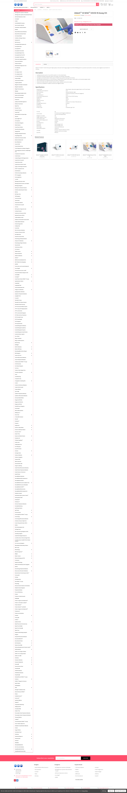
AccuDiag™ (17, 18)
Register (111, 0)
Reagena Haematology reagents (21, 632)
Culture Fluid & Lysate (19, 387)
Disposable (39, 106)
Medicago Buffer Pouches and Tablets (22, 183)
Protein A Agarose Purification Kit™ (21, 600)
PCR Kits (16, 577)
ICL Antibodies (17, 67)
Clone (16, 374)
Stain (16, 687)
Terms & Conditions (26, 785)
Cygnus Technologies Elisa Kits (21, 166)
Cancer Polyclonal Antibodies (20, 359)
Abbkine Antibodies (18, 255)
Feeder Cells (17, 442)
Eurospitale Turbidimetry (19, 57)
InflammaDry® (17, 78)
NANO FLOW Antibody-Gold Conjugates (22, 564)
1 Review (45, 64)
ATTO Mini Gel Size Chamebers (20, 315)
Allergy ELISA (17, 131)
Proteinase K (17, 611)
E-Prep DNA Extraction (19, 416)
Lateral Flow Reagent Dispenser (21, 535)
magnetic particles (18, 82)
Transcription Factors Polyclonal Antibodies (23, 715)
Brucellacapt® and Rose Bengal (21, 351)
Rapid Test (17, 105)
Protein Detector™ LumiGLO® (20, 606)
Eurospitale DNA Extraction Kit (20, 44)
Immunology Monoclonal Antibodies (21, 518)
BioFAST (16, 29)
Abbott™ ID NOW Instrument (58, 155)
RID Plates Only (18, 194)
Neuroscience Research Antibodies (21, 570)
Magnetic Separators (19, 86)
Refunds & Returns (76, 785)
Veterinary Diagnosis (19, 736)
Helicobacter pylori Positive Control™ (21, 495)
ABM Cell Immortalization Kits (20, 259)
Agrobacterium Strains (19, 281)
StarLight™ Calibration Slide (20, 689)
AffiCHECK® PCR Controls (20, 23)
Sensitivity (39, 124)
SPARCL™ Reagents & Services (21, 681)
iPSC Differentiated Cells (19, 527)
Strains (16, 693)
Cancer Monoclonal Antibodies (20, 357)
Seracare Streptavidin (19, 662)
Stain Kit (16, 116)
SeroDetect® (17, 668)
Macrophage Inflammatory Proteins (21, 545)
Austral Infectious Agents (19, 334)
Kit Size (38, 121)
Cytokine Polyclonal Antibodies (20, 393)
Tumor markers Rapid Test (20, 723)
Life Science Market (79, 767)
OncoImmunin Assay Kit (19, 204)
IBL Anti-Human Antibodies (20, 230)
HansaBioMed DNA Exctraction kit (21, 478)
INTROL (16, 525)
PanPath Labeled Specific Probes (21, 189)
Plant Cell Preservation (19, 97)
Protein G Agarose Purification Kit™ (21, 609)
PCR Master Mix (18, 579)
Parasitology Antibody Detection (21, 238)
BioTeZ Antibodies (18, 346)
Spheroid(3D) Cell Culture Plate (20, 114)
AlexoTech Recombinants (19, 129)
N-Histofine (17, 560)
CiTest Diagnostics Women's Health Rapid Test (22, 151)
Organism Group (40, 100)
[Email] (78, 32)
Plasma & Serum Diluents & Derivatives (22, 585)
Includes (38, 130)
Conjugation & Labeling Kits (20, 380)
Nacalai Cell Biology (18, 562)
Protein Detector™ (18, 604)
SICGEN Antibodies (18, 670)
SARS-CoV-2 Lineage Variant (20, 653)
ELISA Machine (17, 170)
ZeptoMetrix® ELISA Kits (19, 749)
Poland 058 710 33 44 (103, 788)
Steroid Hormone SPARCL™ (20, 691)
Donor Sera (17, 414)
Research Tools (18, 108)
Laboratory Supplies (18, 533)
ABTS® (16, 264)
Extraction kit (17, 438)
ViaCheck (16, 740)
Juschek (16, 179)
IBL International (79, 775)
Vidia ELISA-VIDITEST (19, 202)
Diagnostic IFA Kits (18, 404)
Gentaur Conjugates (18, 457)
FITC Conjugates (18, 175)
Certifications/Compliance (42, 90)
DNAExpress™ (17, 412)
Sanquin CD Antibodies (19, 240)
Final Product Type (41, 118)
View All (96, 775)
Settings (104, 791)
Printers (16, 594)
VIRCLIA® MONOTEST (19, 744)
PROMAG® (17, 598)
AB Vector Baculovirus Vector (20, 16)
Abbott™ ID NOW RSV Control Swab (105, 155)
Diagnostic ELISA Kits (19, 402)
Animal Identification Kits (19, 287)
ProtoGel (16, 615)
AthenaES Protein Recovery (20, 304)
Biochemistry (17, 342)
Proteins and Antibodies (19, 613)
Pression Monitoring (18, 592)
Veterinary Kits (17, 738)
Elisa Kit (16, 419)
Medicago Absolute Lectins (20, 181)
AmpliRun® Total (18, 285)
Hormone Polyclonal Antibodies (20, 503)
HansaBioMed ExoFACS (19, 480)
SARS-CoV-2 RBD (18, 655)
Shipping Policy (51, 785)
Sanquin (97, 767)
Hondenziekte (79, 779)
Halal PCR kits (17, 474)
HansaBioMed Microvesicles (20, 489)
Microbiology (17, 549)
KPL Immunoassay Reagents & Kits (21, 531)
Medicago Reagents (18, 185)
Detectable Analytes (41, 128)
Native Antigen (98, 771)
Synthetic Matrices (18, 700)
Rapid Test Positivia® (19, 628)
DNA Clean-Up (17, 42)
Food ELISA (17, 228)
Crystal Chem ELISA (18, 162)
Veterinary (17, 734)
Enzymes (16, 423)
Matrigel (16, 91)
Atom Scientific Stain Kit (19, 25)
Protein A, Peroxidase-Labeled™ (21, 602)
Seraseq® (17, 664)
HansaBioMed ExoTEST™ (19, 486)
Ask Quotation (34, 7)
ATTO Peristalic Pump (19, 317)
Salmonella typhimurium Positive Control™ (22, 647)
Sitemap (36, 775)
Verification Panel (18, 732)
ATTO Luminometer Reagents (20, 312)
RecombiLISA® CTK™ (19, 638)
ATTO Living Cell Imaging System (21, 308)
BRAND (76, 769)
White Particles (18, 125)
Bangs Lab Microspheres (19, 340)
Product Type (39, 107)
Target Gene (39, 97)
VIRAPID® (17, 742)
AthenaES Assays (18, 300)
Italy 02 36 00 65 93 (54, 788)
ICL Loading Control (18, 74)
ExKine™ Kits (17, 433)
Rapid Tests (17, 630)
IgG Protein (17, 510)
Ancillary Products (18, 211)
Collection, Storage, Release (20, 38)
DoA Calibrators (40, 94)
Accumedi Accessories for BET (20, 270)
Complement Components (20, 153)
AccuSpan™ (17, 276)
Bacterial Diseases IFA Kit (19, 215)
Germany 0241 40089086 (22, 788)
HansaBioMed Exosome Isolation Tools (22, 482)
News (48, 7)
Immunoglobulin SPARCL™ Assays (21, 514)
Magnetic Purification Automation (21, 84)
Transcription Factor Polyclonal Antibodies (22, 713)
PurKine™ (16, 619)
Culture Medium (18, 389)
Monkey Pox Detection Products (21, 187)
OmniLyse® (17, 575)
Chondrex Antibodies (19, 372)
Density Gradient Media (19, 397)
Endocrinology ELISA (19, 223)
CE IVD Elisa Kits (18, 363)
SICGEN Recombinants (19, 672)
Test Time (39, 93)
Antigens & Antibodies (19, 289)
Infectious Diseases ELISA (20, 232)
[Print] (80, 32)
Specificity (39, 125)
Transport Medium (18, 717)
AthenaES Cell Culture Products (21, 302)
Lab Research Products (19, 80)
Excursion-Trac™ (18, 431)
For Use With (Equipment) (42, 120)
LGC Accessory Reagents (19, 543)
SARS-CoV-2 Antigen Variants (20, 651)
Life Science (17, 249)
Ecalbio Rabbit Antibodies (19, 221)
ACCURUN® (17, 274)
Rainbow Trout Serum (19, 103)
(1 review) (82, 15)
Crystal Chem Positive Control (20, 164)
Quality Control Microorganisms (21, 101)
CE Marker (39, 104)
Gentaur (77, 771)
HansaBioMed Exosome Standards (21, 484)
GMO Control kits (18, 461)
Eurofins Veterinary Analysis (20, 429)
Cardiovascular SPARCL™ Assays (21, 361)
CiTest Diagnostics (99, 769)
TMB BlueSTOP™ (18, 706)
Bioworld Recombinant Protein (20, 33)
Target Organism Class (41, 117)
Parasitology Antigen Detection (20, 242)
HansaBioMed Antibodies (19, 476)
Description (38, 64)
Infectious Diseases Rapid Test (20, 520)
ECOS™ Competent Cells (19, 168)
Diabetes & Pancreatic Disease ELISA (22, 219)
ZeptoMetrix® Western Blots (20, 751)
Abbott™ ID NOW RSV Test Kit (73, 155)
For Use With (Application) (42, 96)
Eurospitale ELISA (18, 46)
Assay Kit (17, 298)
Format (38, 111)
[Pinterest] (85, 32)
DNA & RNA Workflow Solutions (20, 7)
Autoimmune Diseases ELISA (20, 137)
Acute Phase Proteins (19, 127)
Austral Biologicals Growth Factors (21, 332)
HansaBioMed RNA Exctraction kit (21, 491)
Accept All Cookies (120, 791)
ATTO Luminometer (18, 310)
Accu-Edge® (17, 268)
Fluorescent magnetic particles (20, 59)
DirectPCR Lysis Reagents (19, 406)
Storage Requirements (41, 103)
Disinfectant (17, 408)
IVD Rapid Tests (18, 529)
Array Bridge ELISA (18, 135)
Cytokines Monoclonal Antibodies (21, 395)
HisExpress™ (17, 501)
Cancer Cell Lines (18, 355)
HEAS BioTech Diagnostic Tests (20, 65)
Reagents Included (41, 115)
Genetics (16, 450)
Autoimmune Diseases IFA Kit (20, 213)
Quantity (38, 132)
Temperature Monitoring (19, 704)
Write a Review (88, 15)
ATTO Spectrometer (18, 323)
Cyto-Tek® (17, 391)
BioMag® (16, 344)
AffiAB (16, 21)
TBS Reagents (17, 196)
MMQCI (16, 553)
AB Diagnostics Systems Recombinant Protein (23, 14)
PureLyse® (17, 617)
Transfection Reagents (19, 122)
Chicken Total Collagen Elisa (20, 370)
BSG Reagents (17, 353)
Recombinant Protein (19, 640)
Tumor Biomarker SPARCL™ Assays (21, 721)
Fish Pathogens (18, 446)
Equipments (17, 425)
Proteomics (17, 99)
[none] (54, 31)
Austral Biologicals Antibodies (20, 325)
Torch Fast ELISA (18, 198)
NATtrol (16, 566)
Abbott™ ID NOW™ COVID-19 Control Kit (42, 155)
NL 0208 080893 (86, 788)
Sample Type (39, 89)
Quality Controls (18, 621)
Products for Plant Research (20, 596)
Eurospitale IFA (17, 48)
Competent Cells (18, 378)
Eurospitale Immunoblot (19, 50)
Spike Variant (17, 683)
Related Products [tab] (39, 137)
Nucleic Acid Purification (19, 95)
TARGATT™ (17, 702)
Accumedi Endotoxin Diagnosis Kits (21, 272)
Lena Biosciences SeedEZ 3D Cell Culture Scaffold (22, 541)
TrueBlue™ (17, 719)
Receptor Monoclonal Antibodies (21, 636)
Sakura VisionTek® (18, 645)
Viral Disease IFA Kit (18, 247)
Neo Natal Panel (18, 234)
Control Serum (17, 155)
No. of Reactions (40, 122)
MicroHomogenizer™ (19, 551)
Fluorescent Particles (19, 61)
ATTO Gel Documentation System (21, 306)
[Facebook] (75, 32)
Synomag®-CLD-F (18, 118)
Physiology (17, 583)
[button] (83, 29)
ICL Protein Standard (18, 76)
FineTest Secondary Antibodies (20, 172)
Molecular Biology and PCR (20, 558)
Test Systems (17, 120)
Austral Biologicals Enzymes (20, 329)
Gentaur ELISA (17, 459)
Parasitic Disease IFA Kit (19, 236)
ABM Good (77, 773)
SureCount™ (17, 698)
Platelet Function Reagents (20, 587)
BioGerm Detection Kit (19, 139)
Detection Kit (17, 40)
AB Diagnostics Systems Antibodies (21, 12)
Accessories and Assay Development (22, 266)
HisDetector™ (17, 499)
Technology (39, 127)
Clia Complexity (40, 92)
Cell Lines (17, 368)
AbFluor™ (16, 257)
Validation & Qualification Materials (21, 725)
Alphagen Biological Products (20, 133)
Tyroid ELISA (17, 200)
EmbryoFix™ (17, 421)
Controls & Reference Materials (21, 385)
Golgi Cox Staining (18, 465)
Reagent (16, 634)
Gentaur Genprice (18, 63)
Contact (42, 7)
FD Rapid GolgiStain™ (19, 440)
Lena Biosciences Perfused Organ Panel (22, 537)
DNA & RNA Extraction (19, 410)
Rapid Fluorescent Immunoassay (21, 623)
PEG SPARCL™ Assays (19, 581)
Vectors (16, 727)
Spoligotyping (17, 685)
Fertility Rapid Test (18, 444)
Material (38, 99)
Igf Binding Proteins (18, 508)
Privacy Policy (100, 785)
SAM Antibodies (18, 649)
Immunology (17, 516)
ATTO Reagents (18, 321)
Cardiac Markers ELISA (19, 217)
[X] (82, 32)
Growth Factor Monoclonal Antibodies (22, 467)
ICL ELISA (16, 69)
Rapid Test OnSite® (18, 626)
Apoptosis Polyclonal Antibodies (21, 293)
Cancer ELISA (17, 144)
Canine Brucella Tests (19, 146)
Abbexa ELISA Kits (18, 253)
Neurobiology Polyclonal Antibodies (21, 568)
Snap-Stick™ (17, 112)
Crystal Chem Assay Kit (19, 160)
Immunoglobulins (18, 177)
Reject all (111, 791)
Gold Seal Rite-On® (18, 463)
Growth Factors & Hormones (20, 472)
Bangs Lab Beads (18, 338)
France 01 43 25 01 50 (37, 788)
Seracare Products (18, 110)
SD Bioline (17, 657)
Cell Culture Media (18, 35)
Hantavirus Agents (18, 493)
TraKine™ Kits (17, 710)
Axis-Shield (17, 336)
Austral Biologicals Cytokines (20, 327)
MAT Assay (17, 547)
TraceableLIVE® (18, 708)
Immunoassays (18, 512)
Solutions (17, 679)
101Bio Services (18, 251)
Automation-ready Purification (20, 27)
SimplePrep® (17, 674)
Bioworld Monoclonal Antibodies (21, 31)
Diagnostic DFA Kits (18, 399)
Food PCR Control (18, 448)
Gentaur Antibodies (18, 455)
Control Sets (39, 113)
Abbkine (97, 773)
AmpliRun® (17, 283)
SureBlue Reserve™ (18, 696)
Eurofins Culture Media (19, 427)
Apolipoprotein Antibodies (20, 291)
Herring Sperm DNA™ (19, 497)
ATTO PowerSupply (18, 319)
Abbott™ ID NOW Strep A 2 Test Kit (89, 155)
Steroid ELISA (17, 245)
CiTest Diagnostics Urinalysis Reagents (22, 148)
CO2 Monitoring (18, 376)
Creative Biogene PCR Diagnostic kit (21, 158)
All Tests (16, 206)
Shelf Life (38, 101)
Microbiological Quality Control (20, 93)
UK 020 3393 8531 (70, 788)
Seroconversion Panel (19, 666)
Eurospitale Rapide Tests (19, 52)
